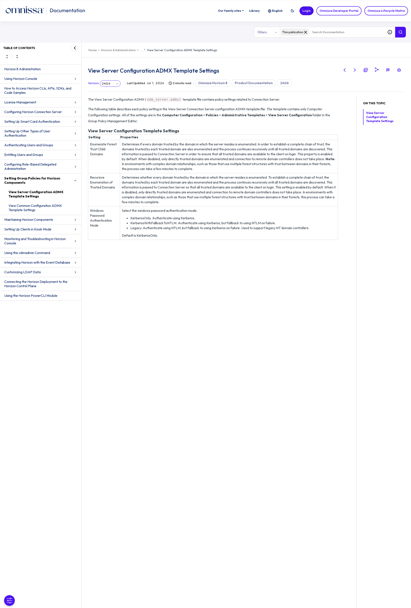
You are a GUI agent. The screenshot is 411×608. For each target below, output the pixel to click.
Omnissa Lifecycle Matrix (386, 11)
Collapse (17, 56)
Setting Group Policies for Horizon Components (32, 180)
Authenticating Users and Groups (28, 145)
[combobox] (332, 32)
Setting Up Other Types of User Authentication (27, 133)
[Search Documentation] (400, 32)
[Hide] (75, 48)
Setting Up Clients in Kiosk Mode (27, 229)
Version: (93, 83)
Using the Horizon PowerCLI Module (30, 295)
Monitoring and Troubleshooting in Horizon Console (35, 241)
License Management (20, 102)
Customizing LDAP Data (22, 272)
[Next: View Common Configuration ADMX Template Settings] (355, 70)
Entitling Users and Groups (23, 154)
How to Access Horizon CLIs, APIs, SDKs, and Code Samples (37, 90)
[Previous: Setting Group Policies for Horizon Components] (344, 70)
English (277, 11)
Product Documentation (254, 83)
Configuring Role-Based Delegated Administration (30, 166)
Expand (7, 56)
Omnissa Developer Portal (339, 11)
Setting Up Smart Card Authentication (32, 121)
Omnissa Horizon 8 (212, 83)
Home (92, 50)
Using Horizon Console (20, 78)
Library (254, 11)
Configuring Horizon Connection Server (33, 112)
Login (306, 11)
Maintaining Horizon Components (28, 219)
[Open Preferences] (9, 600)
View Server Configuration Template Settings (379, 117)
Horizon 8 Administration (22, 69)
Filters (262, 32)
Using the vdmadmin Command (27, 253)
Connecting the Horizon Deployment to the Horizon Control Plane (35, 283)
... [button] (141, 50)
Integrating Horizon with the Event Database (37, 262)
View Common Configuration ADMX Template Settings (35, 207)
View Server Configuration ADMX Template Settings (36, 194)
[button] (292, 10)
